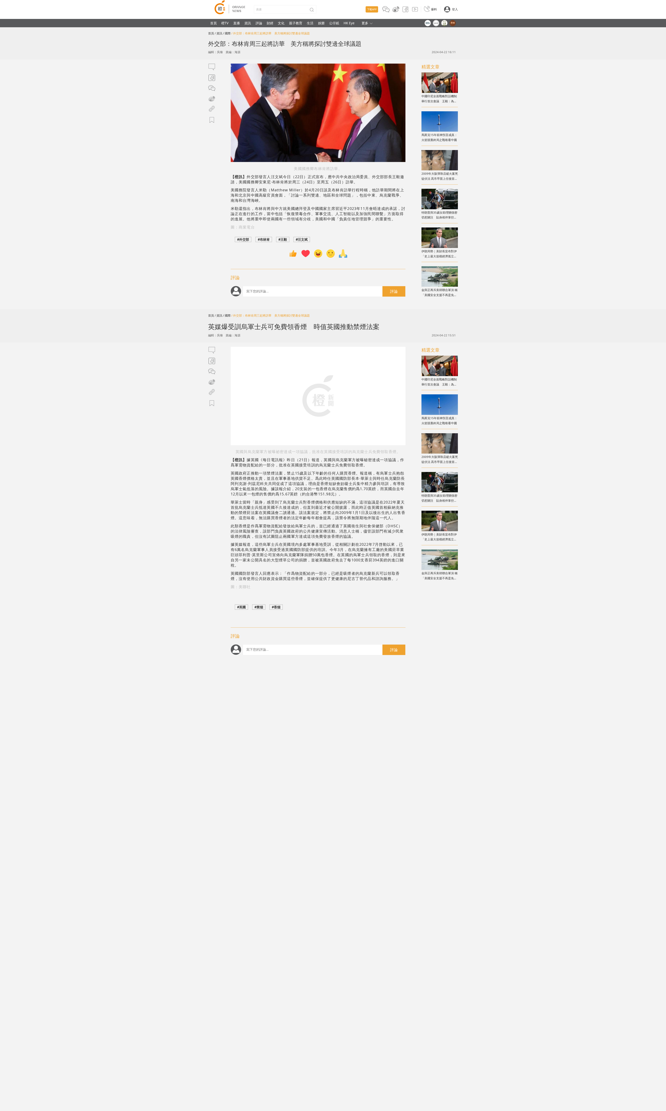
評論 (259, 23)
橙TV (225, 23)
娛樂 (321, 23)
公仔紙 (334, 23)
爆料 (434, 9)
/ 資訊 (218, 33)
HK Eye (349, 23)
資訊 (247, 23)
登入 (455, 9)
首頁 (213, 23)
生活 (310, 23)
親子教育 (295, 23)
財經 (270, 23)
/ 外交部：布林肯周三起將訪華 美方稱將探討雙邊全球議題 (270, 33)
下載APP (372, 9)
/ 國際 (227, 33)
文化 (281, 23)
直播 (236, 23)
